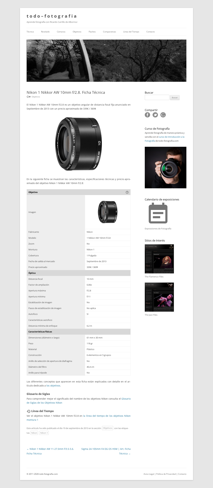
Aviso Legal (149, 474)
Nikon (34, 432)
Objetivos (77, 31)
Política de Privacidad (166, 474)
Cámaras (61, 31)
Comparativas (109, 31)
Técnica (30, 31)
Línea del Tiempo (131, 31)
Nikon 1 (44, 432)
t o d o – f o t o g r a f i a (52, 16)
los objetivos (53, 385)
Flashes (92, 31)
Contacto (150, 31)
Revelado (45, 31)
